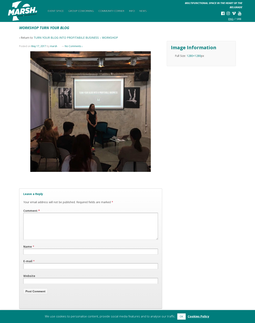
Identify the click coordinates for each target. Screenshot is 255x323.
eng (230, 19)
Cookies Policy (198, 316)
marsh (53, 46)
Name (27, 246)
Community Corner (111, 11)
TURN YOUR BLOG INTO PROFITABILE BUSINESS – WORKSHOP (76, 37)
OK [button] (181, 316)
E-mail (27, 261)
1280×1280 (194, 56)
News (143, 11)
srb (238, 19)
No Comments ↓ (74, 46)
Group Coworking (81, 11)
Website (29, 276)
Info (132, 11)
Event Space (56, 11)
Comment (31, 211)
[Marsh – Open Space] (22, 11)
